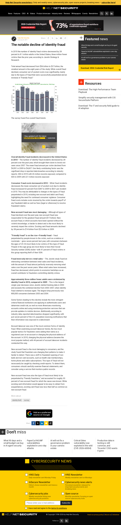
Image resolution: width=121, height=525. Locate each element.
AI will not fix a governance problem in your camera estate (60, 444)
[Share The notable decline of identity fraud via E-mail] (61, 38)
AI (27, 13)
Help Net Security (23, 38)
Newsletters (93, 13)
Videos (32, 13)
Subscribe (66, 503)
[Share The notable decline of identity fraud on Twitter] (52, 38)
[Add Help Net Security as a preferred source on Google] (65, 38)
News (10, 13)
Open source (71, 493)
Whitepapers (76, 13)
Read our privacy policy (95, 515)
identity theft (16, 400)
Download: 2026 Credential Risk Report (97, 68)
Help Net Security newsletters (18, 2)
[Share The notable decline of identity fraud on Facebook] (48, 38)
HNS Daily (34, 474)
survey (26, 400)
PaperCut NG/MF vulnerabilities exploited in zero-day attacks (36, 444)
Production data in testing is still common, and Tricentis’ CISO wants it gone (107, 445)
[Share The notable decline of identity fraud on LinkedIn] (57, 38)
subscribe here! (109, 2)
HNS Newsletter (73, 474)
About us (108, 515)
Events (85, 13)
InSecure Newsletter (39, 482)
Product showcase (43, 13)
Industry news (57, 13)
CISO (24, 13)
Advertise (116, 515)
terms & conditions (59, 508)
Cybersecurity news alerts (78, 482)
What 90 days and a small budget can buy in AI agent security (14, 443)
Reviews (67, 13)
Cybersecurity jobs (38, 493)
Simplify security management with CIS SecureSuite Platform (97, 98)
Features (17, 13)
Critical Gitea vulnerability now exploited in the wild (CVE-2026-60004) (83, 444)
